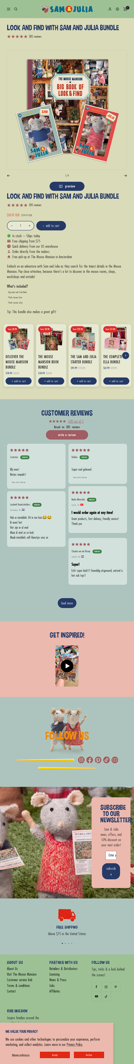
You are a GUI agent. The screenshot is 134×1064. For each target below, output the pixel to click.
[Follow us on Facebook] (96, 987)
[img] (19, 450)
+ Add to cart (19, 381)
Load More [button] (67, 603)
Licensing (54, 974)
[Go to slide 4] (71, 943)
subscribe (111, 871)
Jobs (52, 985)
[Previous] (8, 175)
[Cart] (125, 9)
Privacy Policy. (75, 1044)
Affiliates (54, 991)
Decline (89, 1055)
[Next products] (125, 355)
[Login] (109, 9)
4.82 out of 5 (76, 421)
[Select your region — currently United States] (117, 9)
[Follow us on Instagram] (106, 987)
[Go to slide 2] (65, 943)
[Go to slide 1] (62, 943)
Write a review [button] (67, 435)
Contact (11, 991)
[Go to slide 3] (68, 943)
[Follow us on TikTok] (106, 996)
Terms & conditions (18, 985)
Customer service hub (19, 979)
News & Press (57, 979)
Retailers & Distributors (63, 968)
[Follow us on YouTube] (96, 996)
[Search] (15, 9)
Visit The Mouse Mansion (21, 974)
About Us (12, 968)
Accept (55, 1055)
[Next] (125, 175)
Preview (69, 186)
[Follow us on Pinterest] (115, 987)
